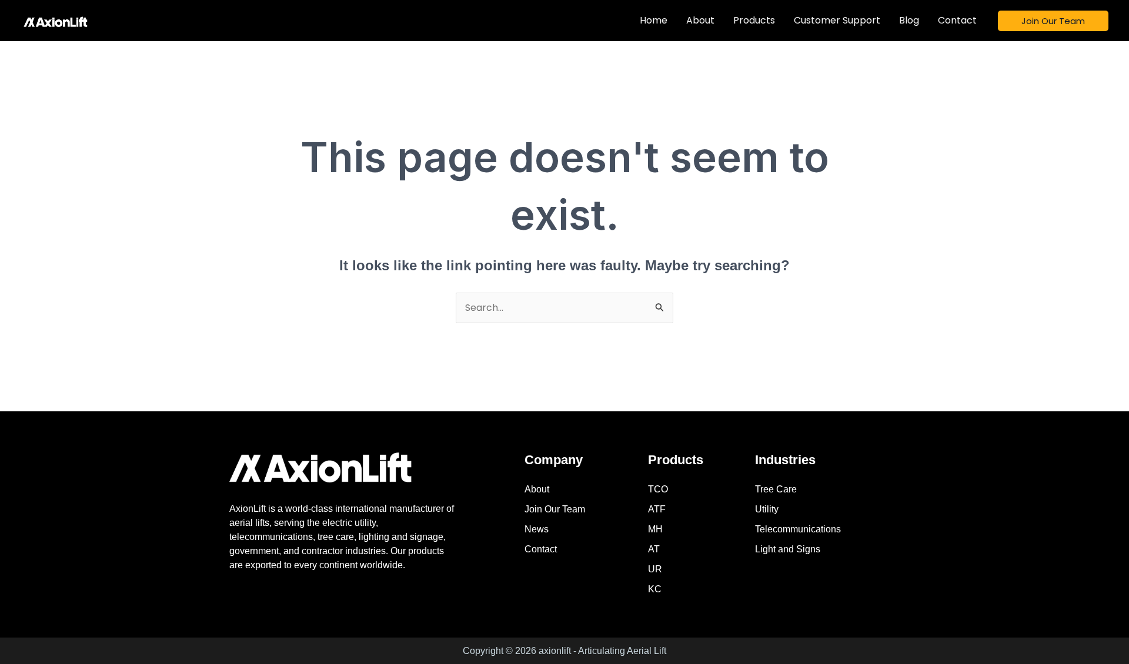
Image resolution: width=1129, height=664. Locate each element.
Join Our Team (555, 509)
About (537, 489)
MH (655, 529)
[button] (1053, 21)
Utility (767, 509)
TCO (658, 489)
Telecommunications (798, 529)
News (537, 529)
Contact (541, 549)
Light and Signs (787, 549)
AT (654, 549)
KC (655, 589)
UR (655, 569)
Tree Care (776, 489)
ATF (657, 509)
